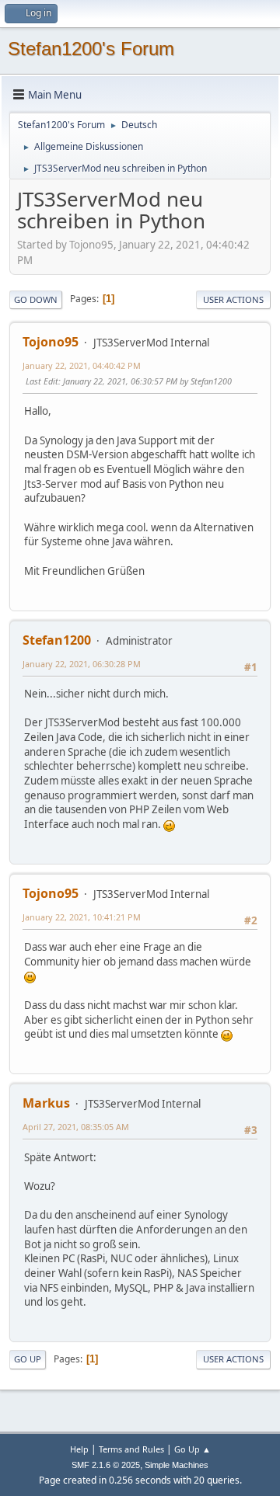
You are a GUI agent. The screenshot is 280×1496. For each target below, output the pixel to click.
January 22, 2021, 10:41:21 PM (82, 917)
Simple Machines (176, 1465)
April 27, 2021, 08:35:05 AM (76, 1126)
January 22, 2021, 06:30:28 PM (82, 664)
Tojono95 (51, 341)
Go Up (27, 1359)
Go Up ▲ (192, 1449)
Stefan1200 (57, 640)
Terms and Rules (131, 1449)
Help (79, 1449)
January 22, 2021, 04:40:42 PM (82, 365)
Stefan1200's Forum (91, 48)
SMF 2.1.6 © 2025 (106, 1465)
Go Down (36, 299)
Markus (46, 1103)
